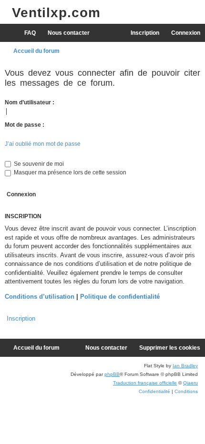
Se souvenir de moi (38, 164)
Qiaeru (190, 382)
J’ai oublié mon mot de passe (43, 144)
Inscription (21, 318)
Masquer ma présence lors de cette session (69, 172)
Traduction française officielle (145, 382)
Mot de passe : (24, 124)
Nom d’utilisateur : (29, 102)
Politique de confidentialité (120, 296)
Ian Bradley (185, 365)
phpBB (112, 374)
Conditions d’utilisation (39, 296)
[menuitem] (26, 33)
